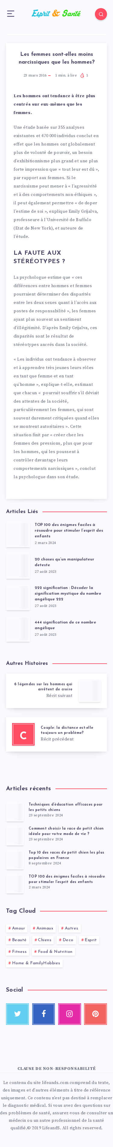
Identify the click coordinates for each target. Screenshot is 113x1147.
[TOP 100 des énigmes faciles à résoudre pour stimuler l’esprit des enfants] (15, 883)
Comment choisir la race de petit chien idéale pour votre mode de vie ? (66, 831)
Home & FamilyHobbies (36, 963)
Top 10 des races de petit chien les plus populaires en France (66, 855)
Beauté (19, 940)
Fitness (19, 952)
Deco (68, 940)
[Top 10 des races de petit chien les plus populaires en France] (15, 859)
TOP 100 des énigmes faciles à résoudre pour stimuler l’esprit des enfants (69, 530)
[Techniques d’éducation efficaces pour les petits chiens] (15, 811)
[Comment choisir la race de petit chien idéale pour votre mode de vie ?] (15, 835)
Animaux (45, 928)
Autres (71, 928)
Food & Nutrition (55, 952)
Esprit (91, 940)
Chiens (44, 940)
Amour (18, 928)
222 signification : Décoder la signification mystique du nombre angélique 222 (68, 593)
